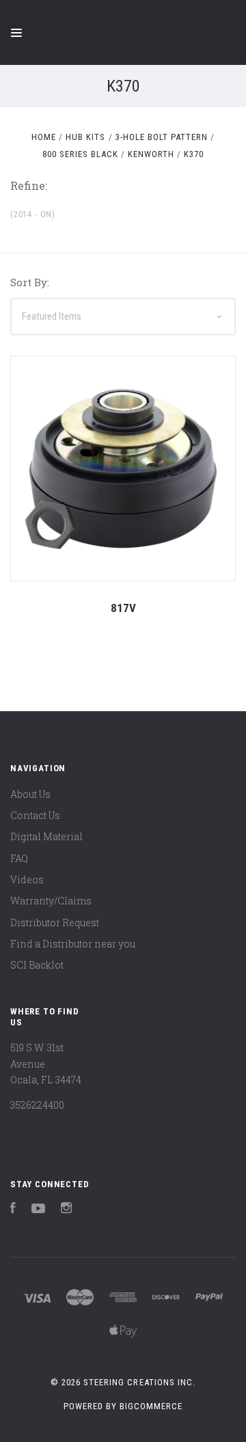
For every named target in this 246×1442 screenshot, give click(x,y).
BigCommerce (151, 1406)
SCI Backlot (37, 964)
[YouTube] (38, 1209)
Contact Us (35, 815)
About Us (30, 794)
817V (123, 608)
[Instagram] (66, 1209)
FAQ (19, 858)
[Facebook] (13, 1209)
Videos (27, 879)
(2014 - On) (32, 214)
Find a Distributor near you (72, 943)
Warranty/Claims (51, 900)
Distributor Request (54, 922)
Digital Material (46, 836)
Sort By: (29, 282)
